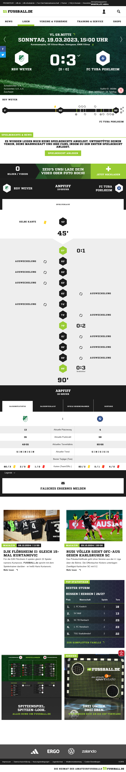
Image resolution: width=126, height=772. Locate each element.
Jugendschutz (57, 762)
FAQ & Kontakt (75, 3)
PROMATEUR (8, 3)
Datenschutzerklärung (22, 762)
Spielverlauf (63, 204)
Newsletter (87, 3)
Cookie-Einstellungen (92, 762)
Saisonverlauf (48, 406)
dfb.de (18, 3)
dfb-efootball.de (29, 3)
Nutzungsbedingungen (41, 762)
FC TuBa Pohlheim (103, 69)
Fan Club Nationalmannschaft (48, 3)
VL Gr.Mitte (60, 34)
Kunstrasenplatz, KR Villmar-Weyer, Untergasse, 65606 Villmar (61, 44)
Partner (64, 3)
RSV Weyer (21, 69)
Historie (108, 406)
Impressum (6, 762)
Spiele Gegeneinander (78, 406)
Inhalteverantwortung (74, 762)
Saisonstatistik (17, 406)
